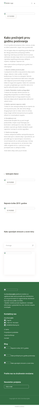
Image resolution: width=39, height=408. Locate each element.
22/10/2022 (10, 182)
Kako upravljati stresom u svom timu (19, 232)
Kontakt (6, 338)
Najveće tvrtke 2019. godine (15, 203)
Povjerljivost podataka (11, 332)
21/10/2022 (10, 16)
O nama (6, 329)
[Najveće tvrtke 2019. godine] (19, 189)
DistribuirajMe (25, 398)
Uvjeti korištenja (9, 335)
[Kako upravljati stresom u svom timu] (19, 217)
